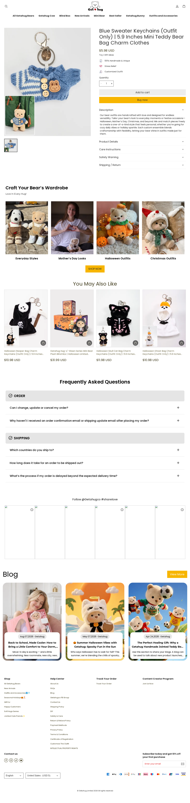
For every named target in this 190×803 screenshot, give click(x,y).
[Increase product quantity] (112, 83)
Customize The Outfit (59, 744)
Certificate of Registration (61, 739)
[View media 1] (10, 145)
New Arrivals (9, 688)
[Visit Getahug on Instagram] (11, 761)
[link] (23, 16)
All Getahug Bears (12, 683)
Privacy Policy (56, 730)
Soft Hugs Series (11, 711)
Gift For (7, 702)
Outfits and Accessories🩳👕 (17, 693)
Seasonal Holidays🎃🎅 (14, 697)
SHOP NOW (95, 269)
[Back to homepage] (95, 6)
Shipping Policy (57, 707)
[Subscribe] (182, 764)
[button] (6, 6)
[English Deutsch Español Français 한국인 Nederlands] (14, 776)
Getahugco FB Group (59, 697)
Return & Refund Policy (60, 720)
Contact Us (55, 702)
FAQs (52, 688)
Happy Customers (12, 707)
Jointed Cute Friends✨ (14, 716)
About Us (54, 683)
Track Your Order (104, 683)
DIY (51, 711)
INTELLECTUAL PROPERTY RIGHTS (64, 748)
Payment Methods (58, 725)
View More (177, 574)
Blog (52, 693)
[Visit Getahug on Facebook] (6, 761)
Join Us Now (148, 683)
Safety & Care (56, 716)
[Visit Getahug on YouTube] (21, 761)
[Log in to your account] (177, 6)
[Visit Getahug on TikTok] (16, 761)
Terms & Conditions (59, 734)
